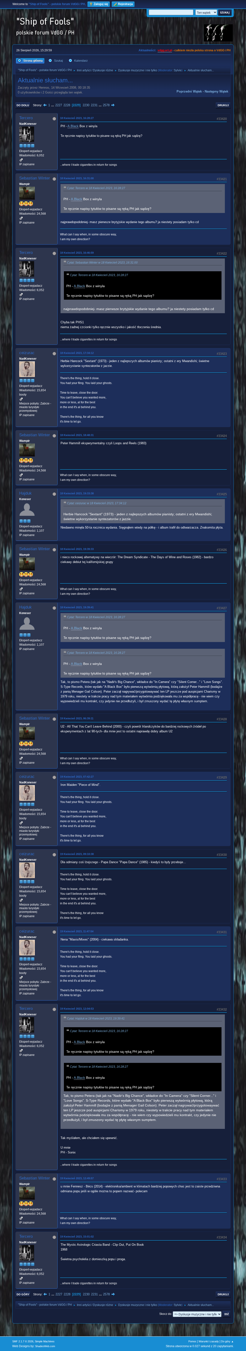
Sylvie (178, 70)
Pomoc (192, 1341)
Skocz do (165, 1314)
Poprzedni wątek (189, 91)
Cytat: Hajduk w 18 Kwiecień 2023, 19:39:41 (96, 1018)
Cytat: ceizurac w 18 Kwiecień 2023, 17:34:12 (96, 503)
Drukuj (223, 105)
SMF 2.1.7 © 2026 (22, 1341)
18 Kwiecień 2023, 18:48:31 (77, 435)
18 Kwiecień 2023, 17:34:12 (77, 352)
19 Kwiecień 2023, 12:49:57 (77, 1178)
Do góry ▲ (227, 1341)
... (53, 105)
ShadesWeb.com (45, 1346)
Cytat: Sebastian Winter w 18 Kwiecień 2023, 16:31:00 (102, 262)
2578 (106, 105)
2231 (94, 105)
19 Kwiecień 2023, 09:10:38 (77, 854)
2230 (86, 105)
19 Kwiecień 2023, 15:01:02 (77, 1236)
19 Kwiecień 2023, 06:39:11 (76, 718)
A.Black (73, 126)
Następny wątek (216, 91)
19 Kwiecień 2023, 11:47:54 (76, 931)
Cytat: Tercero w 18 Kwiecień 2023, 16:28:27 (96, 188)
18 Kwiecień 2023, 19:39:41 (77, 607)
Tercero (26, 118)
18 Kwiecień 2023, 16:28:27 (77, 118)
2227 (58, 105)
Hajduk (25, 493)
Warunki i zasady (209, 1341)
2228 (66, 105)
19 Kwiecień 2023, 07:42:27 (77, 776)
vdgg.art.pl (165, 50)
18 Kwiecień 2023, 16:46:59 (77, 252)
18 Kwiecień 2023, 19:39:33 (77, 549)
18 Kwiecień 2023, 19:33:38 (77, 493)
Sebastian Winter (34, 178)
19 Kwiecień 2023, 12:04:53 (77, 1008)
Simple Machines (45, 1341)
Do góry (23, 1294)
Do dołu (23, 105)
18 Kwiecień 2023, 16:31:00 (77, 178)
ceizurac (27, 353)
